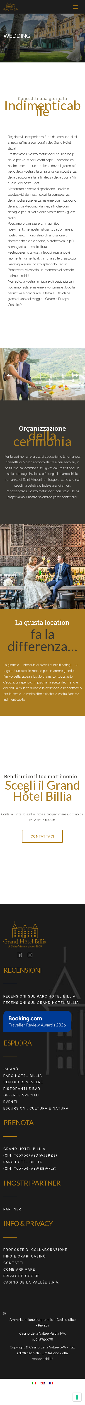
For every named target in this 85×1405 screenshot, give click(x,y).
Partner (12, 1209)
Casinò (10, 1069)
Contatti (13, 1263)
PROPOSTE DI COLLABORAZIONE (35, 1250)
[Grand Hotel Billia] (10, 6)
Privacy (43, 1325)
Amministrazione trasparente (32, 1320)
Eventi (10, 1102)
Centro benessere (23, 1082)
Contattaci (42, 836)
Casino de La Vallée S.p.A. (31, 1282)
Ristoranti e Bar (22, 1089)
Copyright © (19, 1347)
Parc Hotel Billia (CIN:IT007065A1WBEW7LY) (30, 1165)
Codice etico (66, 1320)
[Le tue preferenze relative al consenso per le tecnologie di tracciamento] (77, 1397)
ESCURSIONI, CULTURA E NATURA (36, 1108)
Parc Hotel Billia (22, 1076)
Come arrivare (19, 1269)
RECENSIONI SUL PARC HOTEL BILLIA (39, 996)
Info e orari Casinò (24, 1256)
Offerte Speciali (21, 1095)
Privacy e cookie (21, 1276)
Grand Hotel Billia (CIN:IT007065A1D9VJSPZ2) (30, 1152)
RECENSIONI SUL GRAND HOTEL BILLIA (41, 1003)
